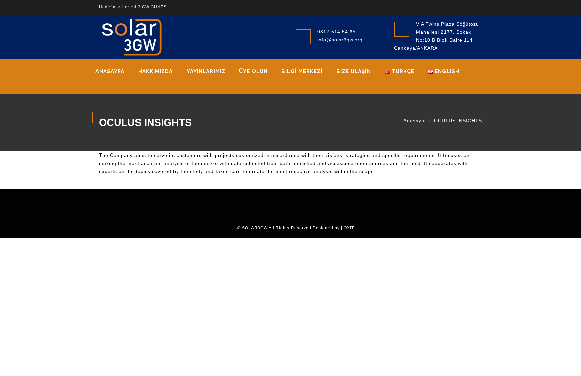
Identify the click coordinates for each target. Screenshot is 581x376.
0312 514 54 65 (336, 31)
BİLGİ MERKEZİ (301, 71)
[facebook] (446, 7)
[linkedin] (466, 7)
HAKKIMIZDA (155, 71)
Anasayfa (109, 71)
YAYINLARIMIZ (206, 71)
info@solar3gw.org (340, 39)
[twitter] (456, 7)
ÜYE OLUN (253, 71)
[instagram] (476, 7)
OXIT (349, 228)
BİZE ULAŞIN (353, 71)
